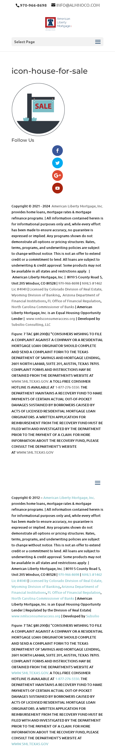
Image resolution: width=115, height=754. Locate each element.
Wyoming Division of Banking (35, 295)
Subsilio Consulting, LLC (31, 324)
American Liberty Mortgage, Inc (77, 206)
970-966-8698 (68, 283)
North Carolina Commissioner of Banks (42, 306)
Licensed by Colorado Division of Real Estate (65, 289)
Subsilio (92, 616)
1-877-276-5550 (67, 387)
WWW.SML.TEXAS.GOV (29, 381)
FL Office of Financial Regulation (74, 300)
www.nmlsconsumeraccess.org (50, 318)
